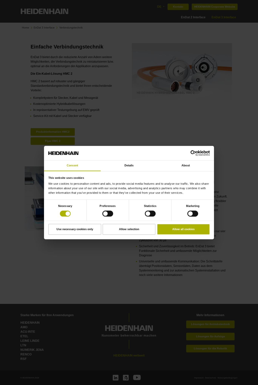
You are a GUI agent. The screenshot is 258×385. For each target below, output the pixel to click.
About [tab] (186, 165)
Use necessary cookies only (74, 229)
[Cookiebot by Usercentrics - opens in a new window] (193, 153)
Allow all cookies (183, 229)
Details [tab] (129, 165)
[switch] (107, 214)
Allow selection (129, 229)
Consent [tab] (72, 165)
